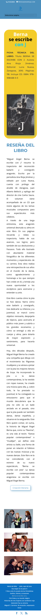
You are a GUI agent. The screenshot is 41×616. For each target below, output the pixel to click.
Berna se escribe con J (19, 596)
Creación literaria (20, 487)
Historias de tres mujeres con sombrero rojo (19, 601)
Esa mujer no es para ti (19, 589)
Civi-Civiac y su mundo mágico (19, 598)
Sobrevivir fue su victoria (19, 603)
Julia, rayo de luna (25, 586)
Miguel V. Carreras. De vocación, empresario (19, 605)
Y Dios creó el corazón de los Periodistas (19, 591)
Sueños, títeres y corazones (19, 593)
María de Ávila (12, 586)
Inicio (19, 608)
